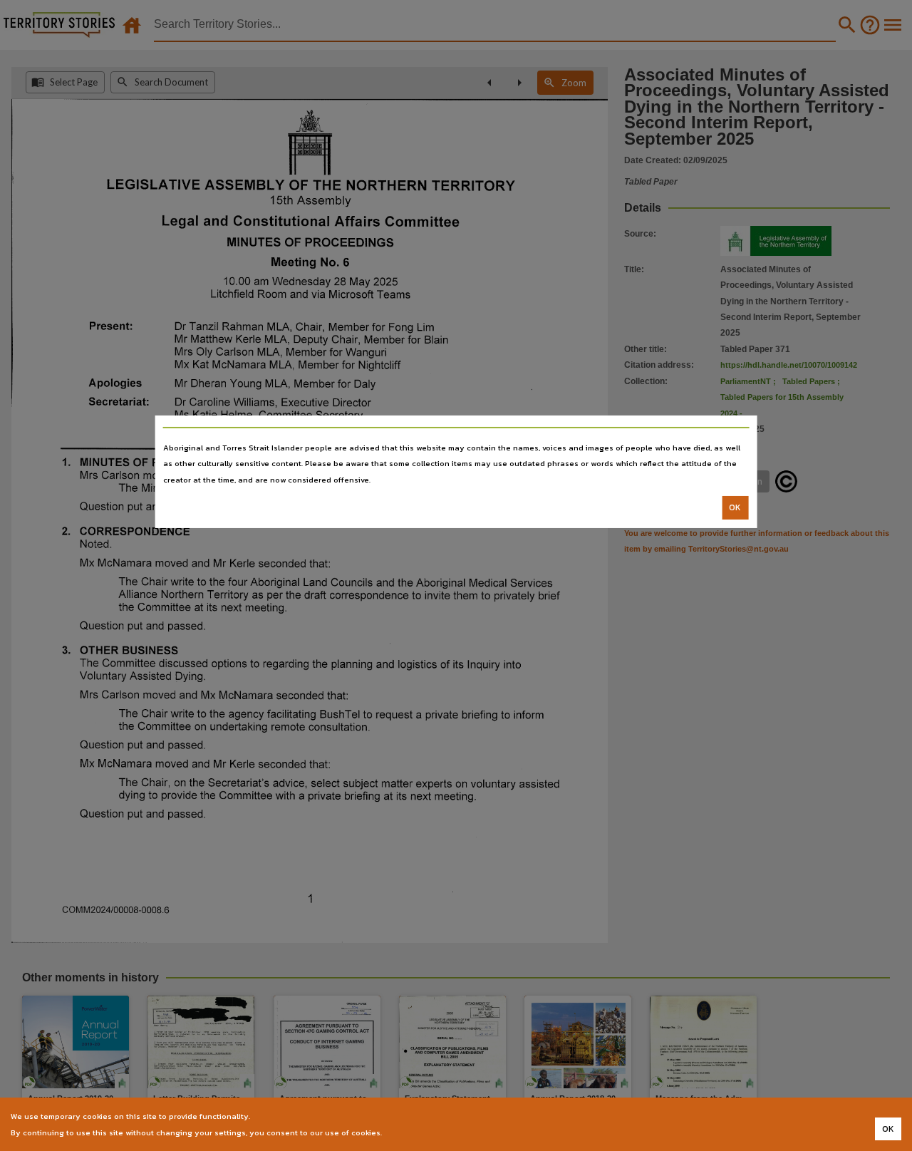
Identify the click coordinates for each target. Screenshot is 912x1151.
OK (735, 507)
